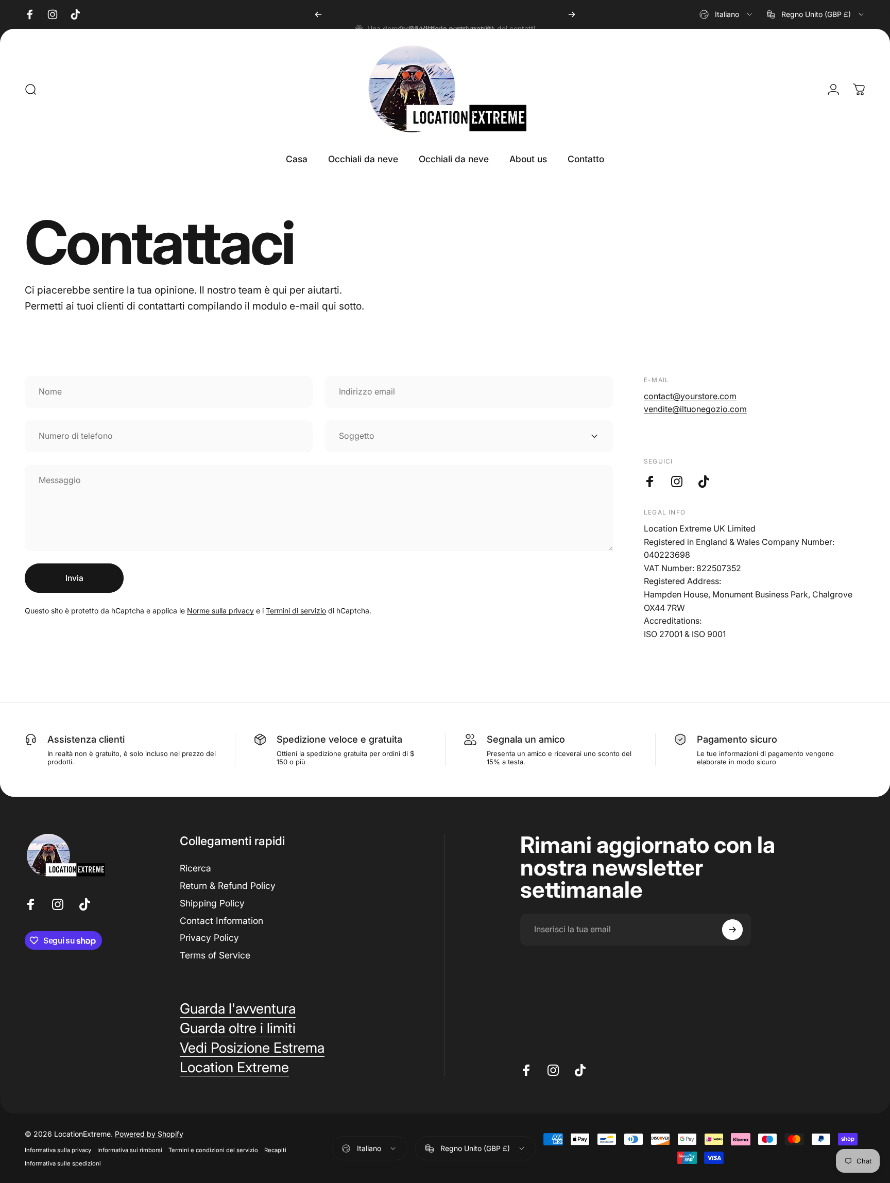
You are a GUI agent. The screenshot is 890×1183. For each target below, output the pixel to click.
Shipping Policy (212, 903)
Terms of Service (215, 955)
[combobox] (726, 14)
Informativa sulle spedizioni (63, 1163)
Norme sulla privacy (220, 610)
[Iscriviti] (732, 929)
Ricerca (195, 868)
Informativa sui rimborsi (129, 1150)
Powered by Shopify (149, 1133)
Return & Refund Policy (228, 885)
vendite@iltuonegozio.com (695, 409)
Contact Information (221, 920)
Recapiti (275, 1150)
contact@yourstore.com (690, 396)
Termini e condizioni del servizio (213, 1150)
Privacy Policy (209, 937)
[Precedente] (318, 14)
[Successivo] (571, 14)
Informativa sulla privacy (58, 1150)
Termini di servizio (296, 610)
